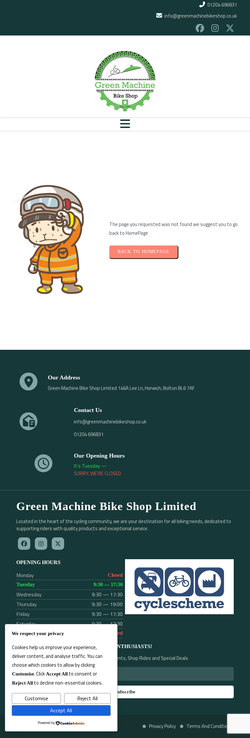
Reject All (87, 698)
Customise (36, 698)
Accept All (61, 710)
